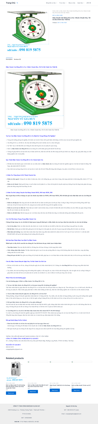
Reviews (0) (17, 59)
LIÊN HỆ (88, 3)
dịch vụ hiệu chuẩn (61, 11)
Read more (11, 393)
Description (9, 59)
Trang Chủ (10, 3)
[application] (56, 3)
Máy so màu (72, 3)
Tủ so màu (62, 3)
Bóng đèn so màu (51, 3)
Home (53, 11)
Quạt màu (80, 3)
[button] (17, 3)
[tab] (9, 59)
